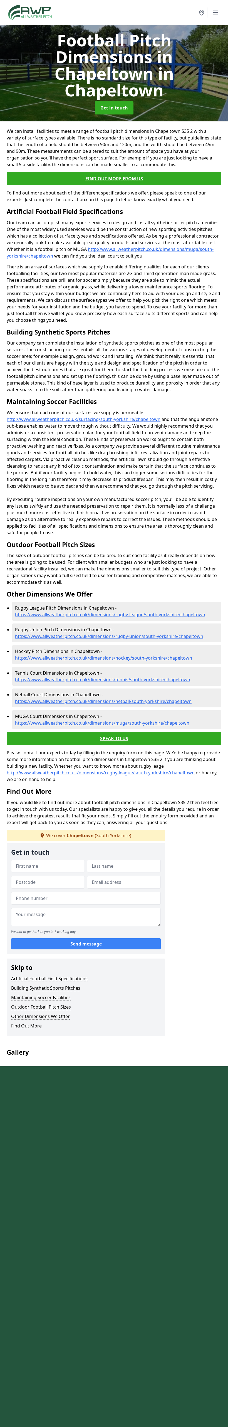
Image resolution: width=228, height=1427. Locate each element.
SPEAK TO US (114, 738)
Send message (86, 944)
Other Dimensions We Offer (40, 1016)
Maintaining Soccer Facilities (41, 997)
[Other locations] (201, 12)
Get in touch (114, 108)
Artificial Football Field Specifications (49, 979)
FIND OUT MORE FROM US (114, 179)
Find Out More (26, 1026)
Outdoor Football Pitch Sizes (41, 1007)
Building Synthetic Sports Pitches (45, 988)
